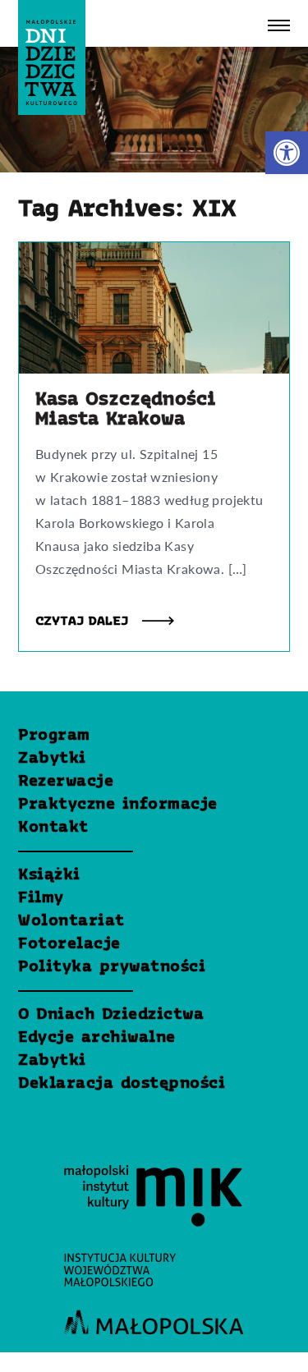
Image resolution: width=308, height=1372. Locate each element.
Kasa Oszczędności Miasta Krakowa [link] (125, 409)
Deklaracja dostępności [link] (121, 1084)
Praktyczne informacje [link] (118, 804)
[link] (286, 152)
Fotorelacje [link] (69, 944)
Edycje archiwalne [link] (97, 1038)
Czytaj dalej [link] (84, 621)
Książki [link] (49, 875)
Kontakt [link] (53, 827)
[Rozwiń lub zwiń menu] (279, 25)
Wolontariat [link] (71, 921)
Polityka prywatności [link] (111, 967)
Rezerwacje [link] (65, 781)
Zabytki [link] (52, 758)
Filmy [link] (41, 898)
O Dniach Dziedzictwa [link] (111, 1015)
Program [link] (54, 735)
